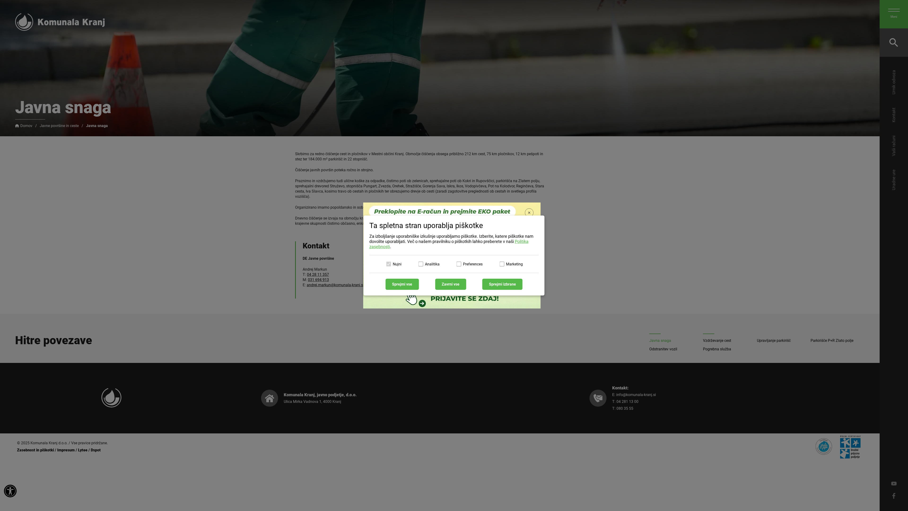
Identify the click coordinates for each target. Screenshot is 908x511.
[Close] (529, 213)
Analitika (432, 264)
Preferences (473, 264)
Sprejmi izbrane (502, 284)
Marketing (514, 264)
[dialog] (454, 255)
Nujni (397, 264)
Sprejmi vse (402, 284)
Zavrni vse (450, 284)
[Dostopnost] (10, 491)
